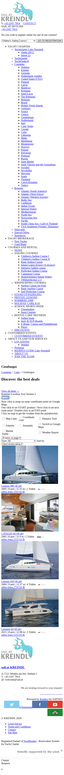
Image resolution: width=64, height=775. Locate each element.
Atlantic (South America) (34, 191)
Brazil (24, 102)
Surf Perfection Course (33, 291)
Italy (23, 123)
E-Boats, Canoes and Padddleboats (39, 324)
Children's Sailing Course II (35, 259)
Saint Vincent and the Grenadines (38, 164)
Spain (24, 176)
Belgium (25, 99)
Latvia (24, 84)
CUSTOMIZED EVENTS (28, 335)
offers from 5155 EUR (13, 635)
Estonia (25, 70)
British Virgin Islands (32, 105)
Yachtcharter (20, 58)
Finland (25, 82)
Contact (12, 729)
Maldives (26, 87)
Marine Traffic (7, 432)
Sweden (25, 167)
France (24, 111)
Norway (25, 146)
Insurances (19, 235)
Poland (24, 149)
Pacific (24, 220)
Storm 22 (26, 55)
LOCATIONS (21, 341)
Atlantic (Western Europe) (34, 197)
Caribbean (26, 203)
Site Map (12, 732)
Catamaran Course (30, 273)
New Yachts (20, 241)
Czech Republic (29, 182)
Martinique (26, 141)
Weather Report (50, 432)
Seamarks (28, 425)
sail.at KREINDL (13, 667)
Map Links (11, 418)
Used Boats (20, 244)
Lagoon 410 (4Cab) (11, 581)
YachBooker (30, 741)
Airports (10, 425)
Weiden (25, 344)
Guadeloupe (27, 117)
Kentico (44, 699)
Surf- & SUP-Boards (32, 321)
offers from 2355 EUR (13, 491)
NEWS (18, 250)
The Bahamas (28, 96)
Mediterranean (28, 211)
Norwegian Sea (29, 217)
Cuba (24, 132)
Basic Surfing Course (32, 288)
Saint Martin (27, 161)
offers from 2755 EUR (13, 587)
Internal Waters (29, 208)
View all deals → (10, 391)
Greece (24, 114)
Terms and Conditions (19, 726)
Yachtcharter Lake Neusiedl (28, 49)
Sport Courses (28, 312)
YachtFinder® (21, 61)
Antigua (25, 67)
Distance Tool (49, 418)
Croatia (25, 129)
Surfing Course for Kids (33, 285)
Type (4, 440)
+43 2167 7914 (12, 23)
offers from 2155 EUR (13, 539)
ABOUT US (21, 353)
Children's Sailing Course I (35, 256)
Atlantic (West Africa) (32, 194)
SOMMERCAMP (23, 300)
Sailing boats (27, 318)
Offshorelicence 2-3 (31, 279)
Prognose (19, 347)
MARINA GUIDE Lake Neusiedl (32, 350)
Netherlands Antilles (31, 76)
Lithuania (26, 135)
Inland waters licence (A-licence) (38, 265)
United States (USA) (32, 79)
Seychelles (26, 170)
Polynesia (26, 152)
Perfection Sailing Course (34, 270)
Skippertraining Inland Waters (36, 276)
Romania (25, 90)
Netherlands (27, 120)
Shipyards (19, 229)
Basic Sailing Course (32, 262)
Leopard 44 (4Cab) (11, 629)
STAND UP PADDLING (28, 294)
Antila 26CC (27, 52)
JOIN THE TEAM (24, 356)
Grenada (25, 73)
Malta (24, 138)
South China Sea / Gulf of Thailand (39, 223)
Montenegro (27, 144)
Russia (24, 158)
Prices (24, 327)
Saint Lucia (27, 93)
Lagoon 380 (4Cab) (11, 486)
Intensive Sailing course (33, 268)
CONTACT (29, 23)
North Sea (26, 214)
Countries (19, 64)
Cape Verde (27, 126)
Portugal (25, 155)
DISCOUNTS (22, 330)
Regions (18, 188)
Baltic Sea (26, 200)
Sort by (40, 440)
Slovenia (25, 173)
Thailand (25, 179)
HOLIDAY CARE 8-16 (27, 303)
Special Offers (21, 232)
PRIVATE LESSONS (25, 297)
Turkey (24, 185)
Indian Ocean (28, 206)
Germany (26, 108)
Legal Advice (15, 723)
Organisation (27, 309)
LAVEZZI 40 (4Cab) (12, 533)
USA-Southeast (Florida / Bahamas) (39, 226)
